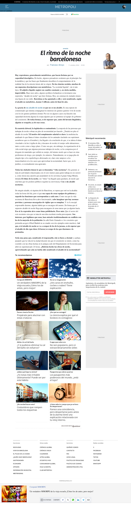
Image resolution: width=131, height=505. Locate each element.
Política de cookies (74, 464)
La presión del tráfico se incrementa (94, 1)
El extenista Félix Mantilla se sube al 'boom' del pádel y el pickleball (39, 1)
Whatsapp (97, 464)
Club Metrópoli (46, 470)
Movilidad (17, 447)
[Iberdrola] (74, 14)
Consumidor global (47, 464)
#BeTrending (18, 473)
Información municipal (22, 470)
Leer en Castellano (6, 11)
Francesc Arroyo (57, 65)
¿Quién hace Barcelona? (22, 457)
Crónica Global (46, 447)
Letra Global (45, 457)
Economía (17, 464)
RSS (68, 454)
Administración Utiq (75, 467)
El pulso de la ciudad (21, 454)
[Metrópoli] (65, 7)
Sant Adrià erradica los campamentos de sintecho (70, 1)
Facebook (97, 450)
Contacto (70, 450)
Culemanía (44, 454)
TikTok (95, 457)
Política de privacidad (75, 460)
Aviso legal (71, 457)
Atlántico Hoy (45, 460)
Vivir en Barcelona (20, 450)
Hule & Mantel (45, 467)
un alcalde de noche (34, 107)
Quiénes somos (72, 447)
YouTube (96, 460)
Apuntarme (110, 292)
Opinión (65, 48)
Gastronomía (18, 460)
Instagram (97, 454)
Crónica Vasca (45, 450)
